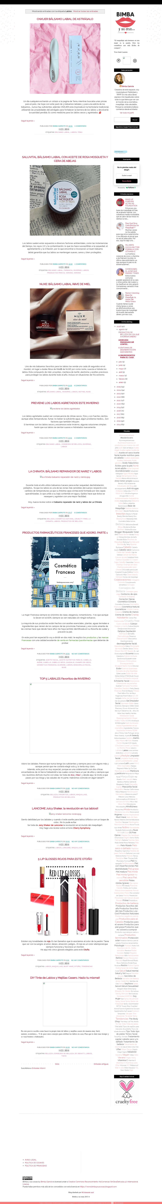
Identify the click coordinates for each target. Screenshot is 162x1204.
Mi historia (131, 799)
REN (125, 955)
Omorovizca (119, 838)
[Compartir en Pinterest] (68, 129)
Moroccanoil (134, 812)
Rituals (135, 960)
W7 (128, 1065)
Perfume (122, 853)
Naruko (116, 820)
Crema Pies (133, 618)
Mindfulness (131, 806)
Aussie (131, 496)
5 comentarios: (80, 513)
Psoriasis (127, 946)
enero (121, 382)
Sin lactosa (135, 991)
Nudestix (119, 830)
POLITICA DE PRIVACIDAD (36, 1166)
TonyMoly (117, 1037)
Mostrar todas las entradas (85, 11)
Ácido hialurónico (130, 463)
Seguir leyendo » (28, 121)
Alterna (123, 478)
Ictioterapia (135, 721)
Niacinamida (119, 825)
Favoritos (63, 794)
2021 (119, 400)
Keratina (129, 738)
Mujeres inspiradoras (130, 815)
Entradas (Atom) (38, 1068)
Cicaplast (118, 572)
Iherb (127, 723)
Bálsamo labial (62, 132)
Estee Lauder (121, 673)
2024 (119, 390)
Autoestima (133, 498)
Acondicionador (122, 471)
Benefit (135, 524)
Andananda (131, 483)
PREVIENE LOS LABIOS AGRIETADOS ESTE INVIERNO (65, 403)
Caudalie (70, 662)
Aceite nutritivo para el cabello (75, 660)
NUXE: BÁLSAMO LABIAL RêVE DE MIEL (65, 284)
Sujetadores (129, 1009)
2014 (119, 424)
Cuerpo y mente (121, 626)
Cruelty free (81, 519)
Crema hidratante (127, 616)
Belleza (51, 519)
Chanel (119, 570)
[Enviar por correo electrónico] (60, 129)
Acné (136, 465)
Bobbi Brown (123, 534)
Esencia (125, 669)
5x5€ (120, 448)
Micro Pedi (122, 804)
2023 (119, 394)
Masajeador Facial (122, 784)
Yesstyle (132, 1068)
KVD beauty (132, 743)
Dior (122, 651)
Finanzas (118, 691)
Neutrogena (133, 822)
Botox (125, 539)
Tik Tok (118, 1024)
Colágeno (135, 580)
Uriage (119, 1052)
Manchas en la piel (122, 771)
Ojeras (118, 835)
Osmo (132, 838)
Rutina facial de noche (125, 968)
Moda (127, 809)
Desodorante (119, 646)
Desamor (132, 636)
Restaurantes (133, 955)
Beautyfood (121, 519)
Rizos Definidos (122, 963)
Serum (118, 986)
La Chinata (134, 746)
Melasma (123, 792)
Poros (127, 893)
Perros (135, 856)
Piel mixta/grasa (125, 874)
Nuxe (88, 392)
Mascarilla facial (82, 665)
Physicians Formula (123, 861)
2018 (119, 411)
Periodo (130, 856)
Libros (116, 756)
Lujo (116, 763)
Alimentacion (126, 476)
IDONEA (118, 723)
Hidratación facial (127, 716)
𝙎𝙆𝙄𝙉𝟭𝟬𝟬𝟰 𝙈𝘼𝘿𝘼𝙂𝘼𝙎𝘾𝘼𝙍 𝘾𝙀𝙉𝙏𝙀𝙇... (126, 342)
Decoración (132, 629)
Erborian (136, 666)
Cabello (47, 662)
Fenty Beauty (134, 688)
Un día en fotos (126, 1047)
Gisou (136, 703)
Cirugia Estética (127, 572)
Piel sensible (128, 879)
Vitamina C (123, 1060)
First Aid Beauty (127, 691)
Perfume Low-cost (132, 853)
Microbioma (131, 804)
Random (128, 950)
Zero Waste (124, 1070)
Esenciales (133, 669)
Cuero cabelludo (123, 624)
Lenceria (135, 753)
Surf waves (128, 1011)
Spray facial (120, 1001)
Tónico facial (131, 1034)
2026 (119, 326)
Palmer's (118, 840)
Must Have (69, 966)
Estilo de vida (131, 673)
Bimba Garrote (128, 86)
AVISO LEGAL (30, 1160)
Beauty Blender (122, 516)
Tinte (64, 1056)
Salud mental (132, 971)
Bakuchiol (127, 501)
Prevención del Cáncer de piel (127, 898)
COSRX (130, 609)
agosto (122, 329)
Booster (120, 539)
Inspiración (120, 730)
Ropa (135, 963)
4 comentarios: (80, 385)
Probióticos (133, 900)
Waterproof (134, 1065)
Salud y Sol (120, 973)
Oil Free (132, 832)
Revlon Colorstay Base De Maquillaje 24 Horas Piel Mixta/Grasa (132, 297)
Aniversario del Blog (125, 486)
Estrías (122, 676)
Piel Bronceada (128, 863)
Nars (136, 817)
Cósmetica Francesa (47, 665)
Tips (128, 1031)
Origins (126, 838)
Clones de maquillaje (130, 577)
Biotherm (121, 530)
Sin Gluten (126, 991)
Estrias (117, 676)
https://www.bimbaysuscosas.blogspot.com (98, 1187)
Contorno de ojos (129, 594)
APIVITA (134, 491)
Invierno (77, 270)
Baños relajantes (129, 503)
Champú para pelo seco (127, 567)
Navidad (118, 822)
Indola (118, 726)
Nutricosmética (127, 830)
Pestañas (119, 858)
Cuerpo (133, 624)
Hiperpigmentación (124, 718)
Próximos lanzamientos (129, 943)
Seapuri (128, 973)
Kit (126, 741)
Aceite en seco (126, 453)
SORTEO (129, 996)
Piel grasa (133, 868)
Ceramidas (129, 562)
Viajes (128, 1058)
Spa (122, 999)
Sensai (121, 984)
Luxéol (131, 763)
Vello (136, 1055)
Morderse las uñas (122, 812)
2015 (119, 421)
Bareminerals (122, 506)
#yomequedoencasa (126, 440)
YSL (137, 1068)
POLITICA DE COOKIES (34, 1163)
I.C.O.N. (128, 721)
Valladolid (131, 1052)
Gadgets (118, 698)
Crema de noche (123, 615)
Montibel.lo (134, 810)
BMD (116, 534)
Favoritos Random (121, 688)
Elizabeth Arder (130, 659)
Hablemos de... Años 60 (130, 711)
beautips (121, 513)
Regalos (133, 953)
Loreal (135, 761)
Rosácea (118, 965)
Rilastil (125, 960)
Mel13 (118, 792)
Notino (81, 392)
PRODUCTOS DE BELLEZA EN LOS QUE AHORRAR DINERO (128, 334)
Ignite (123, 723)
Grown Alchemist (129, 708)
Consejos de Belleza (72, 444)
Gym (119, 711)
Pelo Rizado (126, 845)
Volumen (123, 1065)
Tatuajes (128, 1014)
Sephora (129, 983)
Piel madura (121, 872)
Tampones (121, 1014)
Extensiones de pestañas (127, 683)
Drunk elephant (120, 654)
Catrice (119, 560)
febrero (122, 379)
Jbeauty (121, 735)
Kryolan (125, 743)
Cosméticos (120, 609)
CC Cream (133, 560)
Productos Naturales (129, 913)
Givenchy (118, 706)
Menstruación (132, 792)
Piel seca (127, 877)
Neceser (125, 822)
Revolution (133, 958)
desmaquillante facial (127, 643)
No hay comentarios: (81, 654)
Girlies (131, 703)
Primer (126, 900)
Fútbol (129, 696)
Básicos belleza (131, 508)
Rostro (124, 965)
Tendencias (87, 966)
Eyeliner (119, 686)
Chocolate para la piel (130, 570)
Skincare (124, 994)
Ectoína (136, 654)
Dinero (117, 651)
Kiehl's (136, 738)
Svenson (135, 1011)
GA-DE (135, 696)
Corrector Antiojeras (127, 597)
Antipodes (127, 491)
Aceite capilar (125, 450)
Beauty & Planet (131, 514)
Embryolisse (131, 661)
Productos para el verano (60, 273)
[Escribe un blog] (62, 129)
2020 (119, 404)
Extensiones (134, 681)
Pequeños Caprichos (122, 851)
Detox (128, 646)
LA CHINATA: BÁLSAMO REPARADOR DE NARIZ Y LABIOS (65, 471)
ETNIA (127, 676)
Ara (72, 775)
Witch (126, 1068)
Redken (127, 953)
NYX (119, 833)
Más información (119, 1203)
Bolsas (121, 537)
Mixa (122, 810)
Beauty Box (132, 516)
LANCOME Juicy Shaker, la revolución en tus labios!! (65, 808)
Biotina (127, 529)
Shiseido (118, 991)
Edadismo (120, 656)
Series (135, 984)
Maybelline (119, 789)
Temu (80, 132)
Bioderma (126, 527)
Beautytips (130, 519)
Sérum (125, 986)
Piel (132, 861)
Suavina (122, 1009)
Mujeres (118, 814)
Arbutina (128, 493)
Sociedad (121, 996)
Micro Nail (133, 802)
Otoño (77, 966)
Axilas (122, 501)
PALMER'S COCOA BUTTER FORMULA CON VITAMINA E (132, 248)
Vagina (124, 1052)
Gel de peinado (120, 701)
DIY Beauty (80, 1053)
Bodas (131, 534)
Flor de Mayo (131, 693)
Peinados (131, 843)
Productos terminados (125, 936)
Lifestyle (124, 755)
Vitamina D (132, 1060)
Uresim (134, 1049)
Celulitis (122, 562)
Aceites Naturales (124, 460)
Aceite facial (52, 660)
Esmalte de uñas (123, 671)
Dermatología (123, 636)
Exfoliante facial (121, 681)
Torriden (125, 1037)
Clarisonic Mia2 (121, 575)
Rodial (130, 963)
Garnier (135, 698)
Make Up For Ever (130, 768)
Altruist (129, 478)
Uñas (118, 1049)
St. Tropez (123, 1006)
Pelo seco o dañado (126, 847)
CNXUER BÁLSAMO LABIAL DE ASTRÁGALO (65, 19)
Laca (130, 750)
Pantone (125, 840)
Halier (119, 713)
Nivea (127, 825)
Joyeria (127, 735)
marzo (122, 376)
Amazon (135, 478)
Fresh (125, 696)
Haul (123, 713)
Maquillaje (81, 794)
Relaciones (119, 955)
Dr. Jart (136, 651)
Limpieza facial (127, 758)
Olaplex (124, 835)
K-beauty (134, 735)
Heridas (133, 713)
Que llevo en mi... (124, 948)
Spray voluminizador (131, 1004)
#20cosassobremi (126, 435)
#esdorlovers (126, 438)
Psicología (119, 945)
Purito (134, 946)
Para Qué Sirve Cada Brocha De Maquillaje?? (132, 225)
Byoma (133, 544)
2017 (119, 414)
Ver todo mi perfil (127, 113)
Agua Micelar (128, 473)
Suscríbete (126, 181)
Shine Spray (132, 989)
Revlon (126, 958)
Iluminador (134, 723)
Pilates (118, 886)
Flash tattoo (122, 693)
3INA (116, 448)
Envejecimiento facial (123, 666)
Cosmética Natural (64, 519)
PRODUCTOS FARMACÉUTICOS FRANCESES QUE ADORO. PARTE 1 (65, 532)
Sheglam (120, 989)
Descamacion (122, 639)
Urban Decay (126, 1049)
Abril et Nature (128, 448)
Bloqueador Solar (131, 532)
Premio (126, 895)
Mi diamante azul (88, 1192)
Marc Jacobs (127, 779)
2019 (119, 407)
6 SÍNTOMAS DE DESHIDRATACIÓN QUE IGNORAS (127, 350)
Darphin (136, 626)
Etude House (134, 676)
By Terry (127, 544)
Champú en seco (83, 662)
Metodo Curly (123, 797)
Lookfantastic (126, 761)
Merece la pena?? (131, 794)
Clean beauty (132, 575)
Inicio (57, 1064)
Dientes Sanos (128, 649)
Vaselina (118, 1055)
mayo (121, 369)
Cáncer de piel (121, 557)
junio (121, 365)
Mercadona (120, 794)
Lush (126, 763)
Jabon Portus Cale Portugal (124, 733)
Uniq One (135, 1047)
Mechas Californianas (131, 789)
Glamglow (125, 706)
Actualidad (134, 471)
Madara (133, 766)
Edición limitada (130, 656)
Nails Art (130, 817)
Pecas (126, 843)
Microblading (121, 807)
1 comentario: (80, 126)
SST (117, 1006)
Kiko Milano (120, 741)
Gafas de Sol (127, 698)
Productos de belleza (72, 521)
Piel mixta (132, 871)
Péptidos (135, 848)
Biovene (133, 529)
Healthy (128, 713)
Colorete (121, 582)
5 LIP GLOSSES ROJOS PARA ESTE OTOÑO (65, 859)
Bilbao (120, 527)
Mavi (78, 775)
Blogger (118, 532)
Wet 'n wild (119, 1068)
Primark (119, 900)
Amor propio (126, 481)
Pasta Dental (119, 843)
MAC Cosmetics (123, 766)
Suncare (136, 1009)
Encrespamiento (126, 663)
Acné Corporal (133, 468)
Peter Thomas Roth (131, 858)
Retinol (119, 958)
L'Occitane (119, 746)
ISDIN (134, 730)
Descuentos (132, 639)
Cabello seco (58, 662)
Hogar (134, 718)
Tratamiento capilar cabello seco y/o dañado (127, 1039)
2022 (119, 397)
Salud (122, 970)
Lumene (121, 763)
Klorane (62, 665)
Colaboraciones (122, 579)
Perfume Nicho (121, 856)
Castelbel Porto (132, 557)
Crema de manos (131, 612)
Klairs (130, 741)
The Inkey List (125, 1021)
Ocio (126, 833)
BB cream (119, 511)
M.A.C (136, 763)
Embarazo (121, 661)
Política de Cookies (130, 888)
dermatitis (131, 634)
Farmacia (68, 270)
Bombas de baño (130, 537)
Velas (132, 1055)
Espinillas (134, 671)
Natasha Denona (125, 820)
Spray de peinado (131, 999)
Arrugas (122, 496)
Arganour (134, 493)
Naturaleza (135, 820)
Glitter (132, 706)
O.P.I (122, 833)
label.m (133, 748)
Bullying (126, 542)
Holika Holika (120, 721)
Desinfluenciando (127, 641)
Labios (74, 132)
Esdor (119, 668)
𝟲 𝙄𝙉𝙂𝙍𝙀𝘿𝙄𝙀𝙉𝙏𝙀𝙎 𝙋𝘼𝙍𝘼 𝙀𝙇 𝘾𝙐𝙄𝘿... (126, 356)
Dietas (135, 649)
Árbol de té (120, 493)
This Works (134, 1021)
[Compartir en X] (64, 129)
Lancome (66, 848)
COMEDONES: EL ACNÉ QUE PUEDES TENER (132, 271)
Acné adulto (120, 468)
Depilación (131, 631)
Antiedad (119, 491)
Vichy (133, 1058)
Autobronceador (121, 498)
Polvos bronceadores (123, 890)
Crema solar (119, 621)
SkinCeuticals (133, 994)
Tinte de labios (132, 1024)
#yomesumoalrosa (125, 443)
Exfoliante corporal (130, 678)
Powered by (121, 187)
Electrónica (121, 659)
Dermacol (123, 634)
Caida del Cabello (124, 552)
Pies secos (133, 883)
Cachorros (135, 550)
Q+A (137, 946)
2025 (119, 387)
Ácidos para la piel (123, 466)
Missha (117, 810)
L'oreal (126, 746)
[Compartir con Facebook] (66, 129)
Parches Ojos (133, 840)
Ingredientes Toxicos (131, 728)
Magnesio (120, 768)
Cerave (136, 562)
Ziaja (131, 1070)
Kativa (116, 738)
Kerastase (122, 738)
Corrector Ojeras (127, 599)
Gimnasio (124, 703)
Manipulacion (130, 773)
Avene (39, 662)
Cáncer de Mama (130, 555)
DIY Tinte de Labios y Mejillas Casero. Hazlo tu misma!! (65, 977)
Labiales (118, 750)
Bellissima (129, 524)
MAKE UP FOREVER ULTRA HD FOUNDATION (131, 202)
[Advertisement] (65, 144)
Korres (119, 743)
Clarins (135, 572)
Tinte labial (118, 1026)
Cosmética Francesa (122, 604)
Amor (117, 481)
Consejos (131, 585)
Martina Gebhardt (130, 782)
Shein (126, 989)
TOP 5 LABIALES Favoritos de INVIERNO (65, 678)
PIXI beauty (126, 886)
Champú (119, 565)
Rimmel (130, 960)
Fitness (136, 691)
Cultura (130, 626)
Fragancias (119, 696)
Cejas (116, 562)
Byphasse (119, 547)
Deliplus (121, 631)
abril (121, 372)
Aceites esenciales (131, 458)
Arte (126, 496)
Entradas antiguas (101, 1064)
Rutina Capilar (133, 965)
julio (120, 362)
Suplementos (119, 1011)
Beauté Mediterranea (131, 511)
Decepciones (122, 629)
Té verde (128, 1016)
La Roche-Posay (124, 748)
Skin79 (118, 994)
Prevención (133, 895)
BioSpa (133, 527)
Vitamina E (120, 1063)
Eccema (129, 653)
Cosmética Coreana (127, 602)
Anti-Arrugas (133, 488)
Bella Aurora (130, 521)
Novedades (134, 828)
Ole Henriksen (133, 835)
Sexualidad (133, 986)
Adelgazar (119, 473)
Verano (77, 273)
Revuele (119, 960)
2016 (119, 418)
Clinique (119, 577)
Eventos (118, 678)
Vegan (125, 1054)
